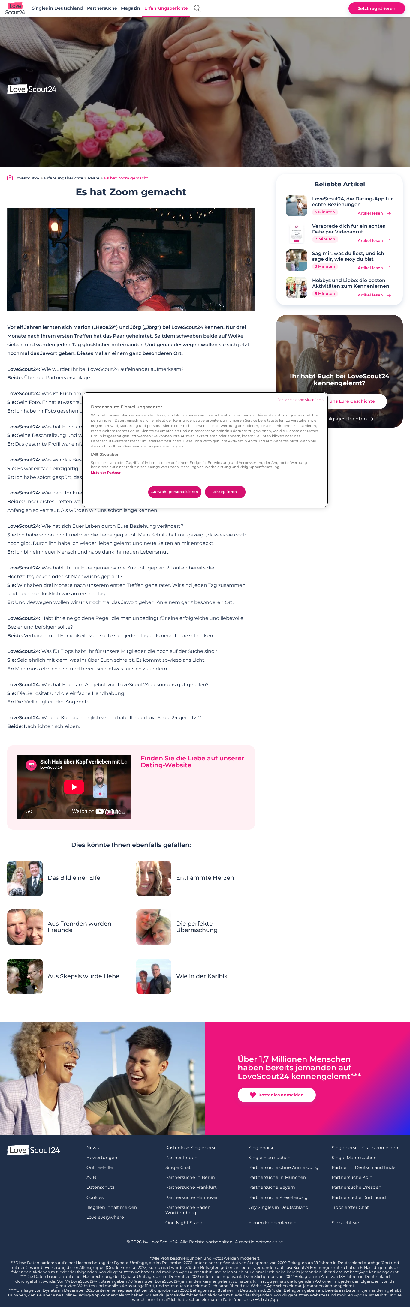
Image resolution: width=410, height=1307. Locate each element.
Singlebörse (262, 1147)
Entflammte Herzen (205, 878)
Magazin (130, 8)
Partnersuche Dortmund (359, 1197)
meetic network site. (261, 1242)
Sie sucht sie (345, 1222)
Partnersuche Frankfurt (191, 1187)
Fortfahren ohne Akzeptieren (300, 400)
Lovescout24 (26, 178)
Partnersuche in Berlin (190, 1177)
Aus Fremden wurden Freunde (79, 927)
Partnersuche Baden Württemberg (188, 1210)
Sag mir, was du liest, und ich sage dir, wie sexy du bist (348, 256)
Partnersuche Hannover (191, 1197)
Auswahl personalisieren (174, 492)
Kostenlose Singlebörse (191, 1147)
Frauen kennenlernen (273, 1222)
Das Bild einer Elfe (74, 878)
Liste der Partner (106, 472)
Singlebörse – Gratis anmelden (365, 1147)
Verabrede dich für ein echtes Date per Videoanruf (348, 229)
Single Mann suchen (354, 1157)
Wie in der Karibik (202, 976)
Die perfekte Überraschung (197, 927)
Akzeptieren (225, 492)
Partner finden (181, 1157)
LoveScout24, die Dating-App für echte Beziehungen (352, 201)
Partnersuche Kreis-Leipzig (278, 1197)
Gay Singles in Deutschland (279, 1207)
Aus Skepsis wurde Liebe (83, 976)
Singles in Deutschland (57, 8)
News (92, 1147)
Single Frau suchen (270, 1157)
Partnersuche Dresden (356, 1187)
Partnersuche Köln (352, 1177)
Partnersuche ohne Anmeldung (283, 1167)
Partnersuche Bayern (272, 1187)
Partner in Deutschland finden (365, 1167)
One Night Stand (184, 1222)
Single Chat (178, 1167)
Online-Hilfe (99, 1167)
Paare (93, 178)
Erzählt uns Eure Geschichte (344, 401)
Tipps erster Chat (350, 1207)
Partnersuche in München (277, 1177)
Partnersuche (102, 8)
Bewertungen (101, 1157)
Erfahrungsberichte (166, 8)
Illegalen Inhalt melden (111, 1207)
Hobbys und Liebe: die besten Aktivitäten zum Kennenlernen (350, 283)
